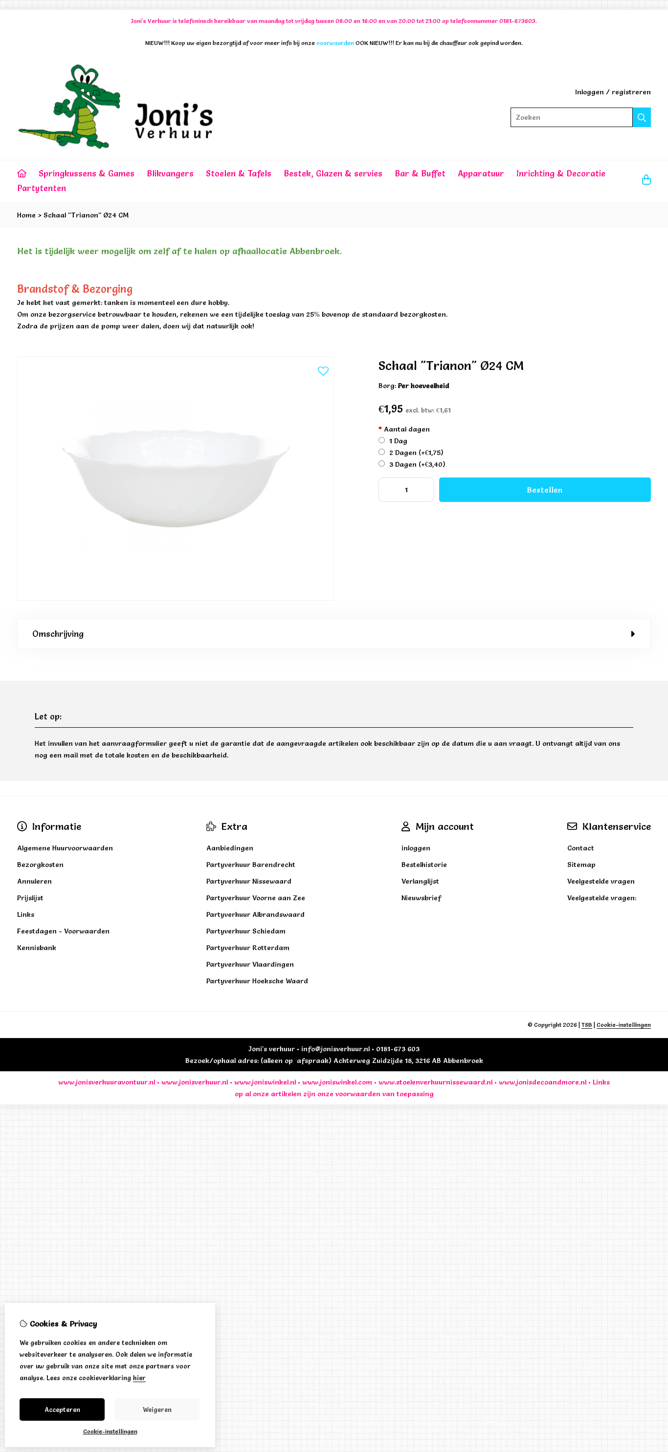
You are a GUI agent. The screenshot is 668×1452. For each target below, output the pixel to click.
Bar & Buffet (420, 173)
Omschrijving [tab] (58, 633)
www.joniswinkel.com (337, 1082)
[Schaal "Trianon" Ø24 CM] (175, 598)
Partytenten (41, 188)
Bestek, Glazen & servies (333, 173)
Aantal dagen (404, 429)
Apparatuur (481, 173)
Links (601, 1082)
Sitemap (581, 864)
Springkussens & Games (86, 173)
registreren (631, 91)
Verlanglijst (420, 881)
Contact (580, 848)
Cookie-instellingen (624, 1024)
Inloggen (589, 91)
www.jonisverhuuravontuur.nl (106, 1082)
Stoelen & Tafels (238, 173)
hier (139, 1378)
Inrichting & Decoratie (560, 173)
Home (26, 215)
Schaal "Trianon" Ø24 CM (86, 215)
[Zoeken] (642, 117)
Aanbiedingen (229, 848)
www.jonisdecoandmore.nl (542, 1082)
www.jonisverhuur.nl (193, 1082)
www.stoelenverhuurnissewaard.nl (435, 1082)
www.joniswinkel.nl (265, 1082)
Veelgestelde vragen (601, 881)
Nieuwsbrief (421, 897)
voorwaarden (357, 1093)
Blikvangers (170, 173)
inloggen (415, 848)
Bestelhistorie (424, 864)
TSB (586, 1024)
